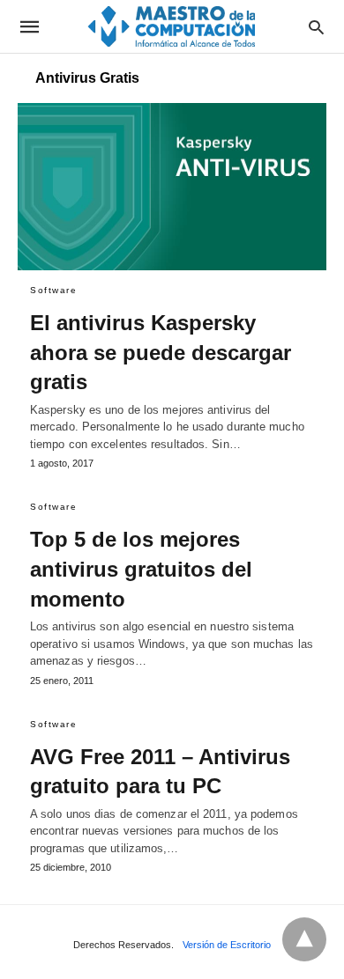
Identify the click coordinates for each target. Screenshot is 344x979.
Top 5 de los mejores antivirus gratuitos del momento (141, 568)
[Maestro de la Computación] (171, 26)
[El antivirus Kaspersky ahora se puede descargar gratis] (172, 186)
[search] (316, 27)
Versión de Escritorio (227, 944)
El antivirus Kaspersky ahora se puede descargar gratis (160, 352)
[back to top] (304, 939)
